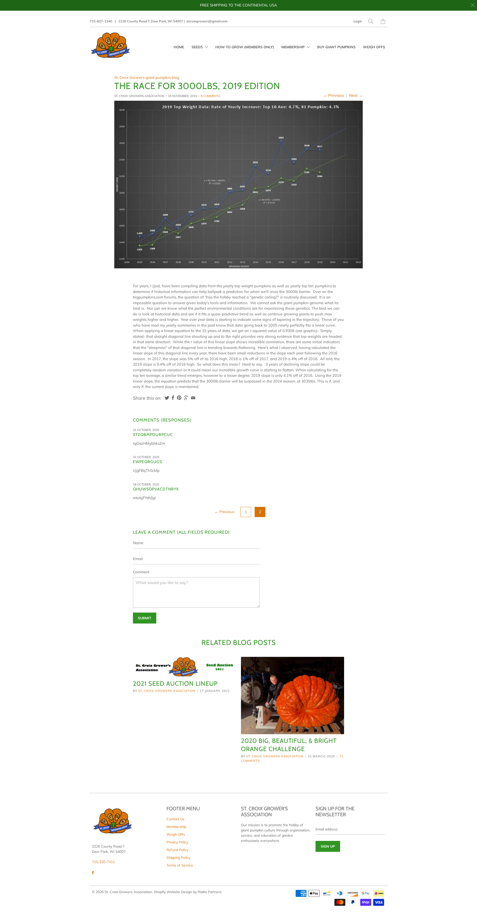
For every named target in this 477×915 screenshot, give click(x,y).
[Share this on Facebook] (173, 397)
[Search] (371, 21)
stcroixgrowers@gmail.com (207, 21)
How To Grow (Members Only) (244, 47)
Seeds (198, 47)
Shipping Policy (178, 857)
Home (179, 47)
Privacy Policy (177, 842)
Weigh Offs (374, 47)
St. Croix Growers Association (166, 691)
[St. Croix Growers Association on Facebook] (93, 872)
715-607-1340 (100, 21)
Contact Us (175, 819)
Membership (293, 47)
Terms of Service (179, 865)
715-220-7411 (103, 862)
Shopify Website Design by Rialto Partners (188, 892)
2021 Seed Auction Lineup (175, 683)
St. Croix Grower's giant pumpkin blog (146, 77)
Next (356, 95)
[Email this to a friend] (193, 397)
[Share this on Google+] (186, 397)
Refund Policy (177, 850)
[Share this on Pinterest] (179, 397)
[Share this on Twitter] (167, 397)
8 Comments (210, 96)
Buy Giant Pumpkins (336, 47)
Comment (141, 572)
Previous (333, 95)
